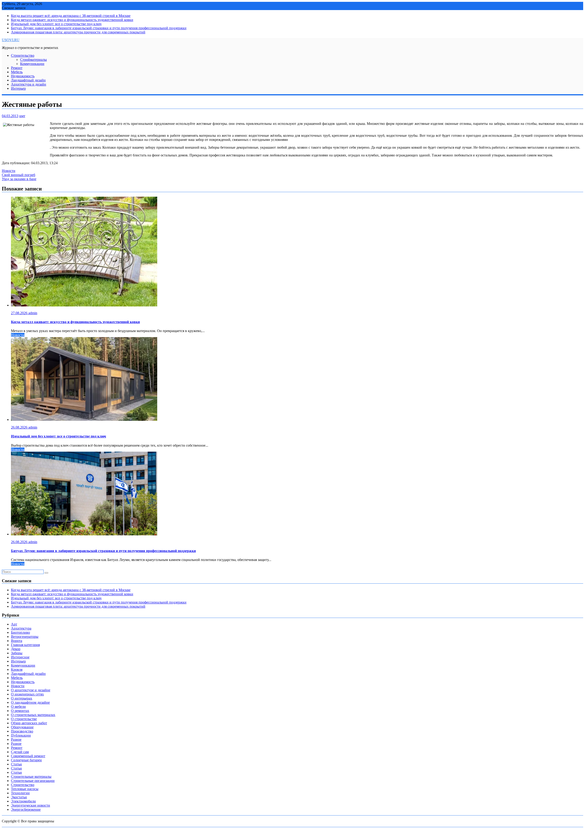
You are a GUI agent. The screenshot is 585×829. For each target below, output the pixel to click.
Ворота (16, 641)
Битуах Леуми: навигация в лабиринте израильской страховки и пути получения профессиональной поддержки (98, 28)
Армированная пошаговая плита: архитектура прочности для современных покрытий (78, 32)
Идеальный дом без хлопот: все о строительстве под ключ (56, 24)
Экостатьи (19, 797)
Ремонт (16, 68)
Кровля (16, 669)
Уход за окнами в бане (19, 179)
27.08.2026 (19, 313)
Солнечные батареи (26, 760)
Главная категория (25, 645)
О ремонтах (20, 711)
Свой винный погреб (18, 175)
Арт (14, 624)
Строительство (22, 55)
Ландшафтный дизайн (28, 80)
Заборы (16, 653)
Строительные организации (33, 781)
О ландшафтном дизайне (30, 702)
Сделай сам (20, 752)
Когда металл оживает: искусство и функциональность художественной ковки (72, 20)
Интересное (20, 657)
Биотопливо (20, 632)
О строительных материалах (33, 715)
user (22, 116)
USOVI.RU (10, 40)
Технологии (20, 793)
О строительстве (24, 719)
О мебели (18, 706)
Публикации (21, 735)
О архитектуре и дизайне (30, 690)
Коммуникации (32, 64)
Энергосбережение (26, 809)
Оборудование (22, 727)
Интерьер (18, 88)
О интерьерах (21, 698)
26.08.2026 (19, 427)
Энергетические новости (30, 805)
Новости (8, 171)
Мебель (17, 72)
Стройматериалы (33, 60)
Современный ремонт (28, 756)
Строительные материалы (31, 776)
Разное (16, 739)
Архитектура (21, 628)
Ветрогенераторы (24, 637)
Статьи (16, 764)
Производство (22, 731)
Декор (15, 649)
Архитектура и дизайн (28, 84)
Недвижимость (23, 76)
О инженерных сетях (27, 694)
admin (32, 313)
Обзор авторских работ (29, 723)
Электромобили (23, 801)
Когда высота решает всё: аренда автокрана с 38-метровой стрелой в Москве (70, 16)
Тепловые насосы (24, 789)
